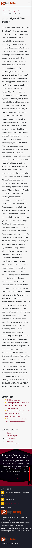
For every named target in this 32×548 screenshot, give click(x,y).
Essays (8, 433)
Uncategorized (14, 11)
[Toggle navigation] (28, 3)
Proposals (9, 441)
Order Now (16, 479)
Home (5, 11)
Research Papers (11, 436)
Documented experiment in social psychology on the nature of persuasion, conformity (17, 413)
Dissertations (10, 438)
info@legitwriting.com (11, 503)
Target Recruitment (13, 408)
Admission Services (12, 444)
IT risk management (13, 400)
